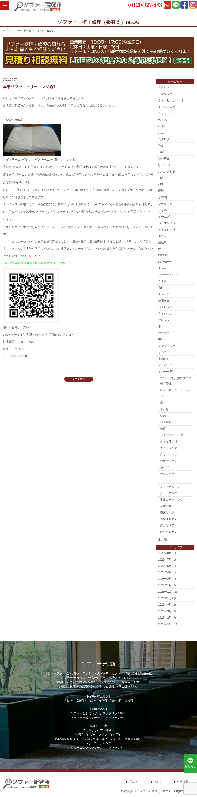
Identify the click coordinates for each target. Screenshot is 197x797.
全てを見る (78, 379)
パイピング (165, 307)
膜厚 (163, 428)
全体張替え (167, 506)
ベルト (162, 126)
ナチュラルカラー (171, 447)
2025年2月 (165, 617)
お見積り (166, 422)
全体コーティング (171, 499)
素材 (163, 402)
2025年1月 (165, 624)
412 (160, 177)
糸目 (161, 287)
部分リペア (167, 525)
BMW (161, 339)
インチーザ (165, 371)
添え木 (162, 119)
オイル (162, 210)
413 (160, 184)
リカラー (164, 352)
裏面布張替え (168, 519)
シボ (163, 415)
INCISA (163, 255)
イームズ (164, 216)
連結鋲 (162, 242)
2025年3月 (165, 611)
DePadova (164, 261)
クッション (165, 313)
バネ (161, 132)
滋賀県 (128, 700)
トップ (4, 30)
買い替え (164, 158)
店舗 (161, 152)
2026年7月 (165, 559)
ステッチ (164, 294)
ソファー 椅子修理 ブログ (174, 378)
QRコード (164, 165)
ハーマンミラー (168, 223)
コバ (163, 480)
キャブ (164, 467)
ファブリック (166, 345)
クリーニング (166, 113)
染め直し (164, 358)
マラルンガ (165, 203)
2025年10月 (165, 598)
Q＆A (157, 781)
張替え (162, 236)
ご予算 (162, 281)
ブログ (133, 781)
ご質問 (162, 197)
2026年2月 (165, 578)
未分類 (162, 539)
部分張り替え (168, 532)
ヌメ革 (162, 268)
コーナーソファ (168, 274)
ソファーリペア (170, 486)
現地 (161, 190)
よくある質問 (166, 107)
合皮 (161, 145)
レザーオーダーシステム (176, 389)
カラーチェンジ (170, 460)
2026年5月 (165, 565)
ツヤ (163, 396)
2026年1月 (165, 585)
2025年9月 (165, 604)
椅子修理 (166, 383)
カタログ (164, 139)
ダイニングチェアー (173, 435)
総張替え (164, 300)
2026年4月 (165, 572)
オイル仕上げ (166, 229)
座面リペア (167, 512)
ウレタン (164, 319)
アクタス (164, 87)
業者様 (164, 409)
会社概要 (182, 781)
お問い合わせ (166, 171)
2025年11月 (165, 591)
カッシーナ (167, 473)
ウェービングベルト (171, 100)
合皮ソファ (165, 94)
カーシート (165, 332)
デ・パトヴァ (166, 365)
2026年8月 (165, 553)
